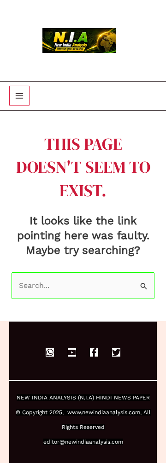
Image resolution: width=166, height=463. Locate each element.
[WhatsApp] (50, 352)
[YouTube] (72, 352)
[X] (116, 352)
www (74, 412)
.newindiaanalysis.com (110, 412)
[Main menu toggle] (19, 96)
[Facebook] (94, 352)
